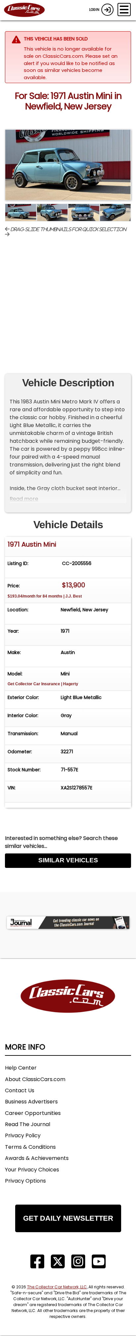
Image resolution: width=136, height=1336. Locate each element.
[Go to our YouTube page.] (99, 1262)
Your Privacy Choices (32, 1169)
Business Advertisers (31, 1101)
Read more (24, 499)
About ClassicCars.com (35, 1079)
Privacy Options (25, 1181)
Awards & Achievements (37, 1158)
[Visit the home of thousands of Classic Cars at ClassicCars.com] (28, 10)
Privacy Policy (23, 1135)
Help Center (21, 1068)
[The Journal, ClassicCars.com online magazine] (68, 922)
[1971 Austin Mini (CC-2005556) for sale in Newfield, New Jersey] (68, 165)
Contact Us (19, 1090)
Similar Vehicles (68, 860)
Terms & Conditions (30, 1147)
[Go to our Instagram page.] (78, 1262)
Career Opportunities (33, 1113)
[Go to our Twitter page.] (58, 1262)
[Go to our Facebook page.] (37, 1262)
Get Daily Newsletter (68, 1218)
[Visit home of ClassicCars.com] (68, 1006)
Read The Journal (27, 1124)
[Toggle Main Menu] (124, 9)
